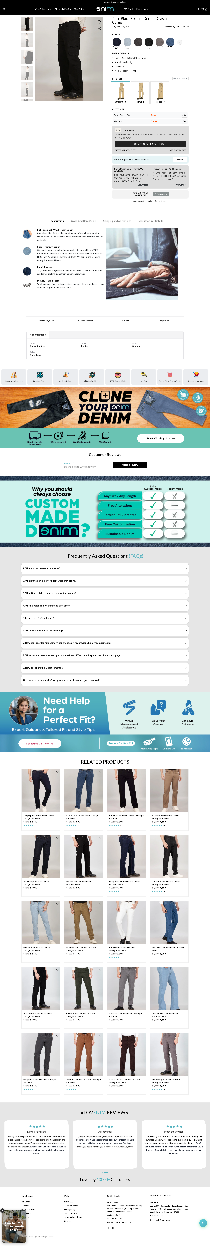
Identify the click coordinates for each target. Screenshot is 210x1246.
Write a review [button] (130, 465)
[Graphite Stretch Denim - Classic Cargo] (138, 42)
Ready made (142, 9)
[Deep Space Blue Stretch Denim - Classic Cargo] (117, 42)
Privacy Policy (69, 1209)
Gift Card (128, 9)
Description (57, 221)
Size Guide (79, 9)
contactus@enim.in (115, 1215)
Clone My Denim (63, 9)
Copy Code (162, 194)
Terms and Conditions (73, 1217)
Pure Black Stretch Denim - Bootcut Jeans (79, 882)
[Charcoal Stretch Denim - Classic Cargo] (160, 42)
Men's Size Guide (28, 1209)
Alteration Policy (71, 1206)
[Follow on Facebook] (108, 1228)
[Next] (99, 59)
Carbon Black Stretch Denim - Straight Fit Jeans (166, 882)
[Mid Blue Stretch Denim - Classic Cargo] (170, 42)
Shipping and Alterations (117, 221)
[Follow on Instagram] (113, 1228)
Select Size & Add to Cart (150, 143)
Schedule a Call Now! (37, 743)
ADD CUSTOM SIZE (177, 150)
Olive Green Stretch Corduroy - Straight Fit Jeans (81, 1014)
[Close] (2, 1210)
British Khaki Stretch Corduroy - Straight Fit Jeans (82, 948)
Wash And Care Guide (83, 221)
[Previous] (39, 59)
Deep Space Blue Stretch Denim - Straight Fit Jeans (39, 816)
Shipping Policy (70, 1213)
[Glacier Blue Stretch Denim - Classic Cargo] (127, 42)
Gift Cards (25, 1202)
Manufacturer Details (150, 221)
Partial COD (68, 1202)
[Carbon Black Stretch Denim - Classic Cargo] (149, 42)
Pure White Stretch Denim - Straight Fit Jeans (122, 948)
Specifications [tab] (38, 334)
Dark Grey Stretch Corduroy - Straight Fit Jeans (166, 1080)
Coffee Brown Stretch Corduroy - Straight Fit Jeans (125, 1080)
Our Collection (42, 9)
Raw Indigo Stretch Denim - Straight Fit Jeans (36, 882)
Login (180, 159)
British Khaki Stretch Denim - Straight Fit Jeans (166, 816)
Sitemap (67, 1221)
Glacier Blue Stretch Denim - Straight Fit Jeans (37, 948)
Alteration (25, 1206)
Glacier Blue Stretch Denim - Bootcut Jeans (166, 1014)
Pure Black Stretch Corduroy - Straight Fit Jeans (38, 1014)
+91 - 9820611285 (114, 1219)
